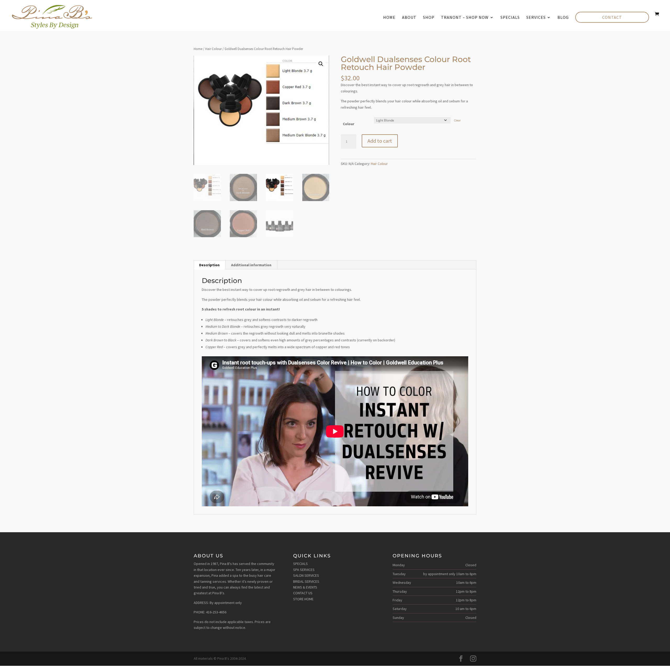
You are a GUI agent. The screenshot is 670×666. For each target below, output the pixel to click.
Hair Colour (213, 49)
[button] (321, 64)
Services (536, 17)
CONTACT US (302, 593)
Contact (612, 17)
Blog (563, 17)
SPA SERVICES (304, 569)
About (409, 17)
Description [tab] (209, 265)
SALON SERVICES (306, 575)
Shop (428, 17)
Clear (457, 120)
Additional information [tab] (251, 265)
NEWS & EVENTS (305, 587)
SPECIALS (300, 563)
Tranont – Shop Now (465, 17)
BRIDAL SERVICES (306, 581)
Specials (510, 17)
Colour (348, 123)
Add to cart (379, 140)
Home (389, 17)
